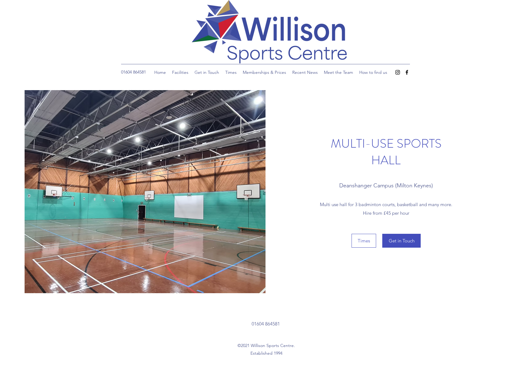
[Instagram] (398, 72)
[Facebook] (407, 72)
